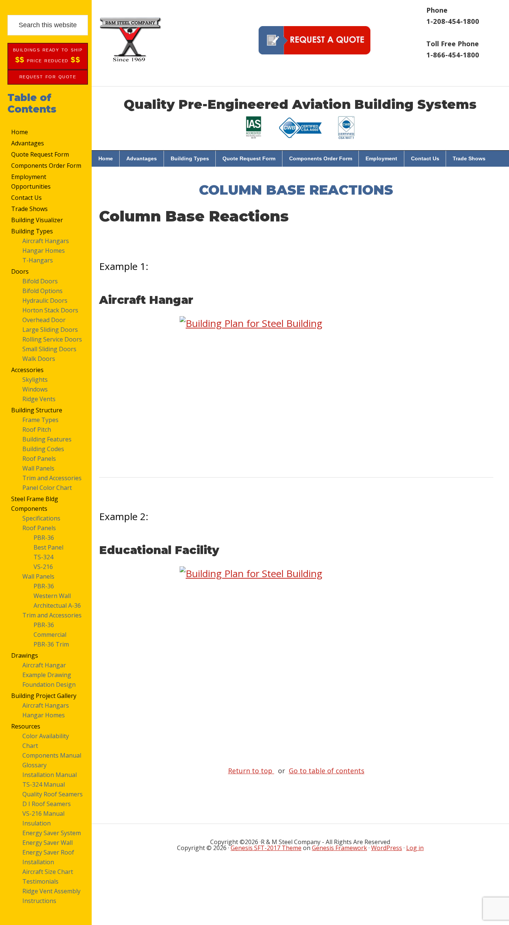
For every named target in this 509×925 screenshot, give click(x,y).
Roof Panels (39, 458)
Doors (20, 271)
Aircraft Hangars (45, 241)
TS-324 (43, 557)
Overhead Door (44, 320)
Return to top (251, 770)
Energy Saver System (51, 833)
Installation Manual (49, 775)
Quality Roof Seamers (52, 794)
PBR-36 (44, 538)
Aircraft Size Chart (47, 872)
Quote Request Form (40, 154)
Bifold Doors (40, 281)
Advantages (27, 143)
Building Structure (36, 410)
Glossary (34, 765)
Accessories (27, 370)
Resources (25, 726)
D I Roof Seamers (46, 804)
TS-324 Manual (43, 784)
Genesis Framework (339, 848)
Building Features (47, 439)
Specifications (41, 518)
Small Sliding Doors (49, 349)
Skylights (35, 379)
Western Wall (52, 596)
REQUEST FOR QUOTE (47, 77)
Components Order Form (46, 165)
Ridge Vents (39, 399)
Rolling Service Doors (52, 339)
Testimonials (40, 881)
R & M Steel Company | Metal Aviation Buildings (130, 39)
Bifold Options (42, 291)
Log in (415, 848)
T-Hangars (37, 260)
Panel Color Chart (47, 488)
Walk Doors (38, 359)
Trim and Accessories (52, 478)
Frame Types (40, 420)
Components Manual (51, 755)
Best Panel (48, 547)
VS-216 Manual (43, 813)
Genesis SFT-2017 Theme (266, 848)
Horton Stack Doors (50, 310)
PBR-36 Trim (51, 644)
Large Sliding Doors (50, 329)
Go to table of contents (326, 770)
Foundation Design (49, 684)
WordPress (386, 848)
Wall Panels (38, 468)
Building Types (32, 231)
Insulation (36, 823)
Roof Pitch (36, 429)
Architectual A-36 (57, 605)
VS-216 (43, 567)
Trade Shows (29, 209)
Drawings (24, 655)
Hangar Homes (43, 250)
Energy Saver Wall (47, 843)
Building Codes (43, 449)
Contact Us (26, 198)
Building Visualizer (37, 220)
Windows (35, 389)
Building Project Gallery (43, 696)
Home (19, 132)
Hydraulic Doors (44, 300)
